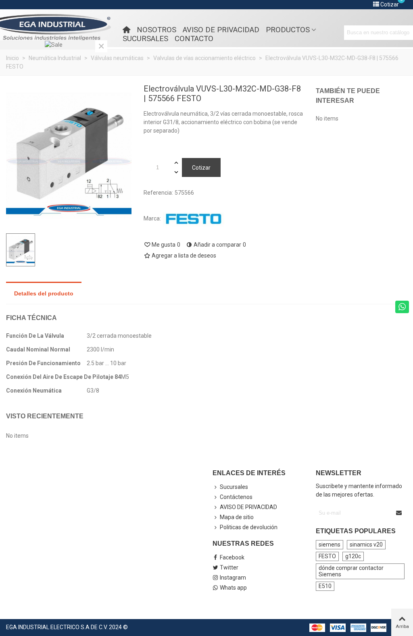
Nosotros (156, 29)
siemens (329, 544)
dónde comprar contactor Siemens (351, 571)
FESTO (327, 556)
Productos (288, 29)
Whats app (233, 587)
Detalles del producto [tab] (43, 293)
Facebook (232, 557)
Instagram (233, 577)
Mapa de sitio (237, 517)
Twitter (229, 567)
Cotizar (201, 167)
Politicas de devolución (248, 527)
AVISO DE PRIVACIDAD (221, 29)
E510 (325, 586)
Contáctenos (236, 497)
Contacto (194, 38)
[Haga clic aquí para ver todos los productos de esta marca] (194, 219)
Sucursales (145, 38)
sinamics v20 (366, 544)
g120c (353, 556)
